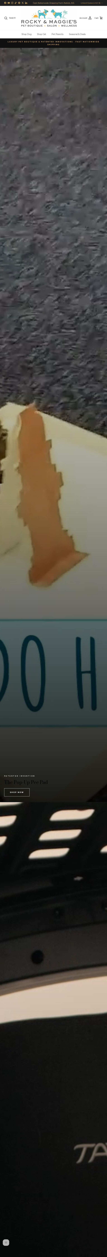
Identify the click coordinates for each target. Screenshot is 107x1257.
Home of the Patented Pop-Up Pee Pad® (53, 3)
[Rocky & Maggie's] (49, 18)
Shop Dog (26, 34)
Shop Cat (41, 34)
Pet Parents (57, 34)
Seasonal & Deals (77, 34)
